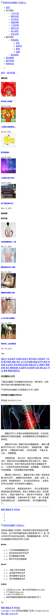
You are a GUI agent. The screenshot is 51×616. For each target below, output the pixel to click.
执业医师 (11, 359)
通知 (14, 362)
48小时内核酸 (27, 362)
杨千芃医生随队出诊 (7, 203)
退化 (7, 368)
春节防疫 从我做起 (6, 101)
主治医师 (22, 368)
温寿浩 (19, 46)
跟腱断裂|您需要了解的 (8, 292)
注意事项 (41, 359)
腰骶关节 (9, 510)
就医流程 (15, 22)
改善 (3, 368)
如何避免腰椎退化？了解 (8, 241)
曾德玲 (42, 365)
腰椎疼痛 (14, 368)
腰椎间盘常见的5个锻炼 (8, 267)
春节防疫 (33, 359)
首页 (8, 8)
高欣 (46, 362)
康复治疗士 (34, 365)
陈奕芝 (25, 359)
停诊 (18, 362)
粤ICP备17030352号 (9, 614)
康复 (5, 371)
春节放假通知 (5, 152)
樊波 (18, 49)
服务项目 (15, 16)
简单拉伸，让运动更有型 (8, 343)
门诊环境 (15, 25)
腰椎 (48, 365)
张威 (18, 52)
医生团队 (15, 55)
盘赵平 (4, 359)
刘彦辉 (19, 359)
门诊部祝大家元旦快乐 (8, 178)
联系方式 (15, 28)
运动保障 (31, 368)
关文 (18, 43)
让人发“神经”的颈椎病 (8, 318)
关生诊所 (15, 34)
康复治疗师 (38, 362)
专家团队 (15, 40)
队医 (37, 368)
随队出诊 (44, 368)
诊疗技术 (15, 19)
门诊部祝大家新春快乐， (8, 127)
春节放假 (7, 362)
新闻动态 (10, 64)
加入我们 (15, 31)
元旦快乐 (9, 365)
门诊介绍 (15, 13)
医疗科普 (10, 61)
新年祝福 (18, 365)
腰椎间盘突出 (14, 371)
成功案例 (10, 58)
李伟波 (17, 510)
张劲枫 (25, 365)
